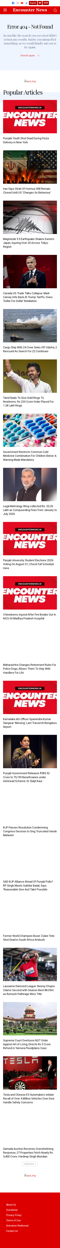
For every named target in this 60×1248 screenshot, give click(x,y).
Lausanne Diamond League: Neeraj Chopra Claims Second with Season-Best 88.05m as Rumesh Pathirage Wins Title (29, 990)
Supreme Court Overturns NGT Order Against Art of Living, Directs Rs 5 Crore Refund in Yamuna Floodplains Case (27, 1044)
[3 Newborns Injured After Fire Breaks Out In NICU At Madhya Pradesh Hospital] (30, 593)
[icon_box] (30, 56)
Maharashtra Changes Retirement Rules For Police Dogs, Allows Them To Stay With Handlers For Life (29, 668)
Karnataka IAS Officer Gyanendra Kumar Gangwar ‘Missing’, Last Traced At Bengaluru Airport (30, 722)
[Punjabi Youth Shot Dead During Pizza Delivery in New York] (30, 116)
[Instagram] (18, 3)
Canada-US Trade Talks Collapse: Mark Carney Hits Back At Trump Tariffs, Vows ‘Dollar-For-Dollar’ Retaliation (28, 297)
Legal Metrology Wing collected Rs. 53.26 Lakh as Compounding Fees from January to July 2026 (30, 510)
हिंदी (40, 3)
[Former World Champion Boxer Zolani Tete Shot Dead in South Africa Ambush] (30, 914)
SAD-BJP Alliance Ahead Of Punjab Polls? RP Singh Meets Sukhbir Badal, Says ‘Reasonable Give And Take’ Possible (28, 885)
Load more (29, 1164)
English (33, 3)
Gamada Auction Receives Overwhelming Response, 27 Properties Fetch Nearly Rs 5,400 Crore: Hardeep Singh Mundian (28, 1152)
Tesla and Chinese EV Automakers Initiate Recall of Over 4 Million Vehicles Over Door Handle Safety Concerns (28, 1098)
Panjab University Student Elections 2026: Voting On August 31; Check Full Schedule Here (28, 564)
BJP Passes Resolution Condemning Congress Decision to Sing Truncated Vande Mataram (30, 831)
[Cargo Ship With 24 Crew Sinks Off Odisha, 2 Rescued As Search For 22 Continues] (30, 325)
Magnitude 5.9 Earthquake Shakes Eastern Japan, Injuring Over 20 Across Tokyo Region (28, 242)
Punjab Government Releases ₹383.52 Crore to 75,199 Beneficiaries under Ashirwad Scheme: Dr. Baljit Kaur (26, 777)
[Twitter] (26, 3)
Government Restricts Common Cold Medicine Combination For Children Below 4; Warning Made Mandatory (30, 455)
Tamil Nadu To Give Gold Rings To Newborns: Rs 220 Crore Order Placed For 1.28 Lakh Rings (28, 401)
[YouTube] (22, 3)
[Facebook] (13, 3)
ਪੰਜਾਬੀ (46, 3)
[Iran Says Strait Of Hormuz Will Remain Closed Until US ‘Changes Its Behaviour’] (30, 167)
